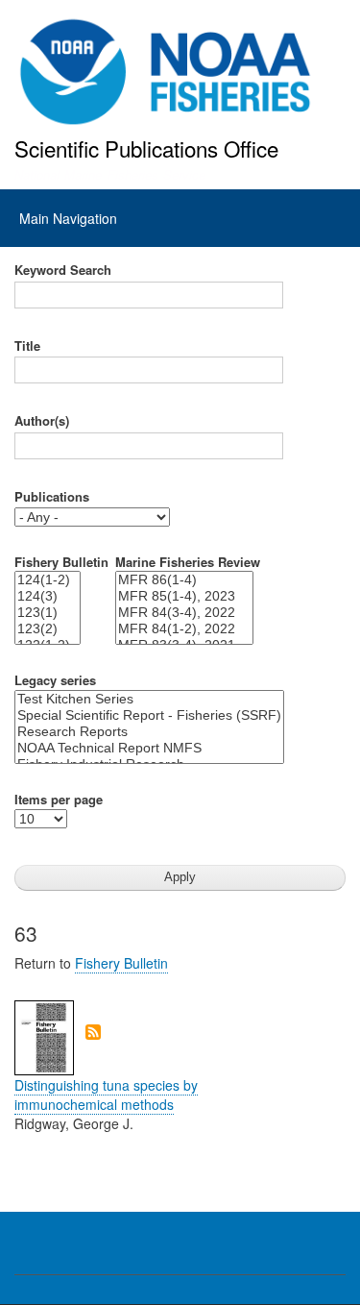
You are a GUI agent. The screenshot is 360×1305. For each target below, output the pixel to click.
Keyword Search (62, 270)
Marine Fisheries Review (187, 562)
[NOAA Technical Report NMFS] (149, 748)
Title (27, 346)
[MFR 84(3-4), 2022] (184, 612)
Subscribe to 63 (93, 1032)
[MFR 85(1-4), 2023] (184, 596)
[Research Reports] (149, 732)
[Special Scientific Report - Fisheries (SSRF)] (149, 715)
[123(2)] (47, 629)
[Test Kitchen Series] (149, 699)
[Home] (165, 72)
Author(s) (41, 421)
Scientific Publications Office (146, 148)
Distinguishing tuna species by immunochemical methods (106, 1094)
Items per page (58, 799)
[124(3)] (47, 596)
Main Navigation (68, 218)
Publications (51, 496)
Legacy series (55, 680)
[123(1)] (47, 612)
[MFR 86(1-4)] (184, 580)
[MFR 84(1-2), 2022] (184, 629)
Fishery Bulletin (61, 562)
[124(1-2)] (47, 580)
